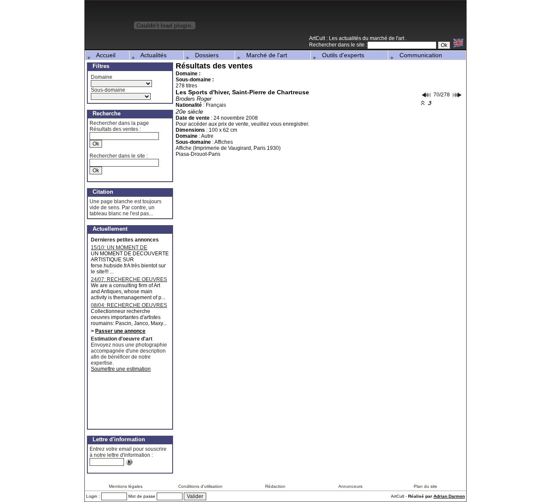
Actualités (151, 55)
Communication (418, 55)
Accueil (103, 55)
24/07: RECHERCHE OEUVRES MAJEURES (129, 279)
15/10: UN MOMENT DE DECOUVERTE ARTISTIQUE (124, 248)
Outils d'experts (340, 55)
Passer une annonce (120, 331)
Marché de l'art (264, 55)
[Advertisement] (365, 21)
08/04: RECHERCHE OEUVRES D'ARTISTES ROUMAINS (129, 305)
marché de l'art (388, 38)
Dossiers (204, 55)
